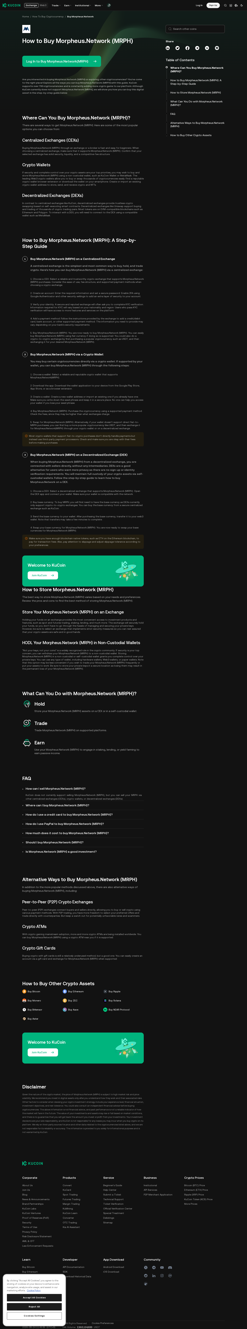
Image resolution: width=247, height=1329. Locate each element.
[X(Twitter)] (146, 1267)
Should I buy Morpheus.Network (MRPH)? (55, 842)
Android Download (113, 1267)
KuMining (68, 1208)
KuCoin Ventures (31, 1213)
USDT (125, 339)
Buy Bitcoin (28, 1267)
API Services (150, 1190)
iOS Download (111, 1271)
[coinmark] (170, 1275)
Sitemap (108, 1222)
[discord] (170, 1267)
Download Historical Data (77, 1276)
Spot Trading (70, 1194)
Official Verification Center (117, 1208)
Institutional (150, 1185)
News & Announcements (35, 1199)
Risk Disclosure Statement (37, 1236)
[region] (34, 1300)
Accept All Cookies (34, 1297)
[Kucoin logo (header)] (11, 5)
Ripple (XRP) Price (194, 1194)
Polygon (43, 212)
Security (26, 1222)
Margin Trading (71, 1204)
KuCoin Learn (70, 1213)
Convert (67, 1185)
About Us (27, 1185)
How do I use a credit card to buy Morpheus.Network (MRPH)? (69, 814)
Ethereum (27, 212)
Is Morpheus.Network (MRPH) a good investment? (61, 851)
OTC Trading (70, 1222)
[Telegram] (154, 1267)
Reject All (34, 1306)
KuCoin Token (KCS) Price (198, 1199)
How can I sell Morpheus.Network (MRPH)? (56, 788)
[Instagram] (162, 1275)
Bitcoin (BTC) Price (194, 1185)
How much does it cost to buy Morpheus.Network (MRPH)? (67, 833)
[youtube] (162, 1267)
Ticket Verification (113, 1204)
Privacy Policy (29, 1231)
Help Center (109, 1190)
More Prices (190, 1204)
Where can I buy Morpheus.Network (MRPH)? (57, 805)
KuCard (67, 1190)
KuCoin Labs (29, 1208)
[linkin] (154, 1275)
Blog (24, 1194)
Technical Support (113, 1199)
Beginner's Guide (112, 1185)
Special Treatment (113, 1213)
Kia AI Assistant (71, 1227)
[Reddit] (146, 1275)
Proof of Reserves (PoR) (35, 1217)
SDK (65, 1271)
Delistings (108, 1217)
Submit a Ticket (112, 1194)
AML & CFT (28, 1241)
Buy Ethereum (30, 1271)
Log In (199, 5)
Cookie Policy (34, 1290)
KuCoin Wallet (108, 175)
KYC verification (134, 304)
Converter (68, 1217)
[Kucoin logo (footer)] (34, 1163)
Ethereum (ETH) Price (196, 1190)
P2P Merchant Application (158, 1194)
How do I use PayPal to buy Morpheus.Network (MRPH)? (65, 824)
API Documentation (73, 1267)
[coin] (146, 1283)
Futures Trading (71, 1199)
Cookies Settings (34, 1316)
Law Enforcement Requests (37, 1245)
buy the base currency (100, 505)
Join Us (26, 1190)
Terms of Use (29, 1227)
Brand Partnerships (32, 1204)
